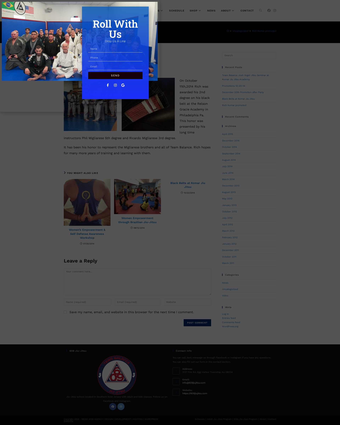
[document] (170, 212)
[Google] (123, 85)
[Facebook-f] (107, 85)
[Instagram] (115, 85)
